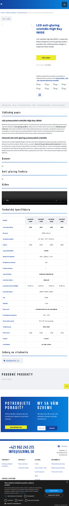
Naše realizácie (23, 464)
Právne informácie (57, 472)
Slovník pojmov (39, 472)
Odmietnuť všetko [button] (54, 495)
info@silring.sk (21, 451)
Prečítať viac (22, 493)
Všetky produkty (11, 13)
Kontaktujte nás (16, 427)
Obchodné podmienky (58, 464)
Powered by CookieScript (60, 505)
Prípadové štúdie (23, 468)
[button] (23, 503)
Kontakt (37, 480)
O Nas (36, 464)
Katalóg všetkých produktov (7, 465)
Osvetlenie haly (22, 13)
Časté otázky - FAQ (40, 468)
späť (8, 19)
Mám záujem (46, 58)
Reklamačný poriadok (58, 468)
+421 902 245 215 (21, 447)
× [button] (67, 482)
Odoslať (51, 428)
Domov (3, 13)
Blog (36, 476)
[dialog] (34, 493)
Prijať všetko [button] (54, 491)
